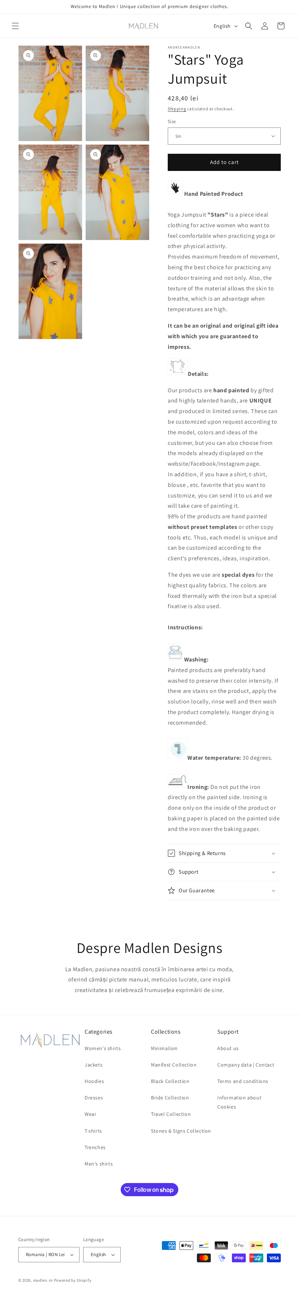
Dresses (94, 1097)
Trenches (95, 1147)
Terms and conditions (242, 1081)
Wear (90, 1114)
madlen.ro (43, 1280)
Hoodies (94, 1081)
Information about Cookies (239, 1102)
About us (228, 1048)
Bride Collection (170, 1097)
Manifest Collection (174, 1064)
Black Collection (170, 1081)
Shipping (177, 108)
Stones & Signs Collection (181, 1131)
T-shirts (93, 1131)
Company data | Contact (245, 1064)
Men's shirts (99, 1163)
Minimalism (164, 1048)
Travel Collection (171, 1114)
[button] (15, 26)
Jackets (93, 1064)
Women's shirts (103, 1048)
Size (172, 121)
